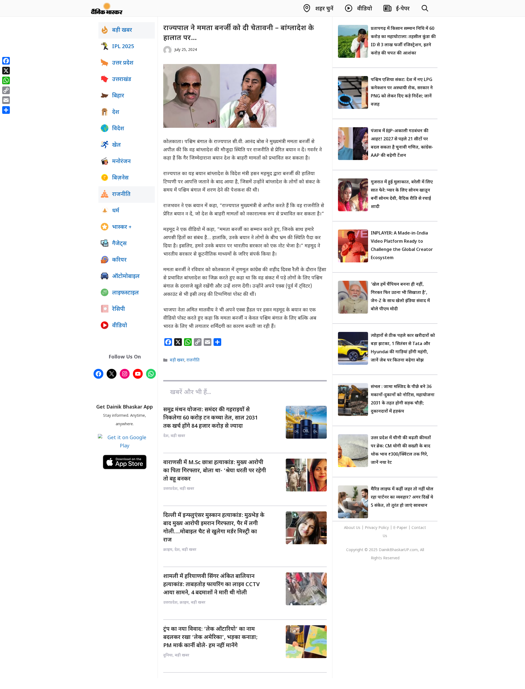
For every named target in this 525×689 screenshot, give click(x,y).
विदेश (118, 128)
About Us (352, 528)
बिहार (118, 96)
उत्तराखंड (121, 79)
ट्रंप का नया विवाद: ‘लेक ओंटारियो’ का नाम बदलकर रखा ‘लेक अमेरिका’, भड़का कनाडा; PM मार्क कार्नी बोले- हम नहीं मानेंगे (210, 637)
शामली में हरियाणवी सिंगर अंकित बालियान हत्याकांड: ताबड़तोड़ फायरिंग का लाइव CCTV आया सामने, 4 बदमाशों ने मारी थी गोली (211, 585)
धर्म (115, 211)
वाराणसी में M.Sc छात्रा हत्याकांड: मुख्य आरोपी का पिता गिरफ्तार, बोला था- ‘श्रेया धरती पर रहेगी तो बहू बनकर (214, 471)
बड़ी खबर (177, 360)
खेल (116, 145)
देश (115, 112)
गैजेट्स (119, 243)
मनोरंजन (121, 161)
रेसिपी (118, 309)
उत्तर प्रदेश (122, 63)
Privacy (371, 528)
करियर (119, 260)
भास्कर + (122, 227)
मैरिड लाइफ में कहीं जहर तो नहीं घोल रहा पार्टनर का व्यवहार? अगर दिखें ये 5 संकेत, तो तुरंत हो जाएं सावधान (402, 498)
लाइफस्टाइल (125, 293)
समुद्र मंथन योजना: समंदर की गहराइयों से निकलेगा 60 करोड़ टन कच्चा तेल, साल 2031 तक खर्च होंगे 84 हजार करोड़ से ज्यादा (210, 418)
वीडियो (119, 325)
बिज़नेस (120, 178)
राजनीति (193, 360)
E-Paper (400, 528)
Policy (383, 528)
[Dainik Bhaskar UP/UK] (107, 8)
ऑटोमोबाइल (126, 276)
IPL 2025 (123, 46)
